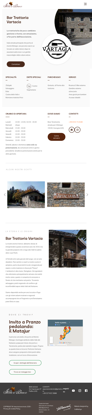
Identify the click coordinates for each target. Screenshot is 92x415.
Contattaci (16, 64)
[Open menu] (85, 4)
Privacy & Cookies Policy (11, 409)
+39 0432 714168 (76, 122)
